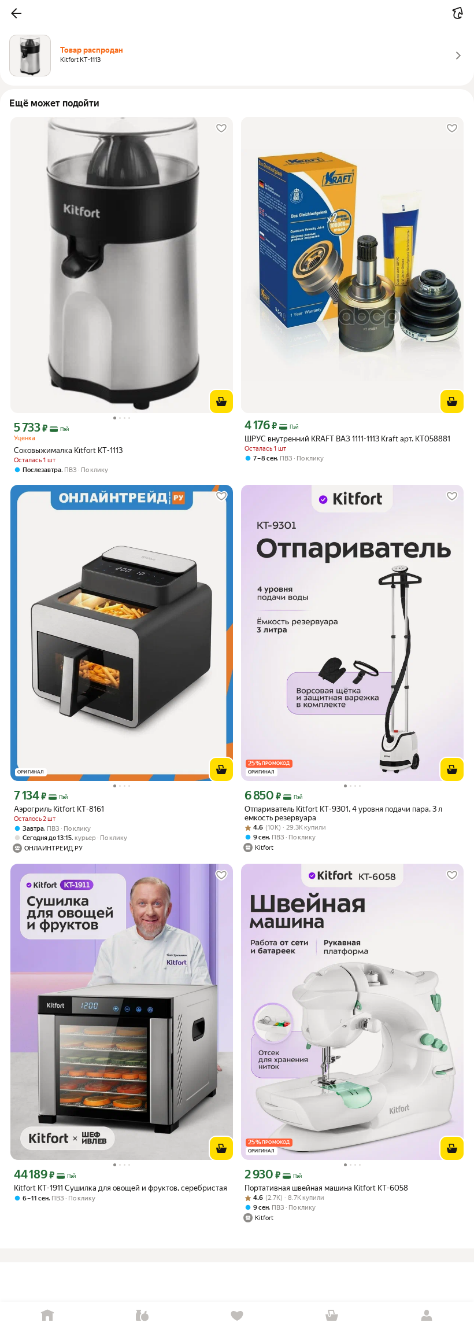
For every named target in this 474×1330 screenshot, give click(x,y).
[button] (16, 13)
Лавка (142, 1316)
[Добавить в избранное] (221, 128)
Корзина (331, 1316)
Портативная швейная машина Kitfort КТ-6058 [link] (326, 1188)
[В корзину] (221, 401)
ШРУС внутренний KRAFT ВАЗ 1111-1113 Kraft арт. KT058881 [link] (347, 438)
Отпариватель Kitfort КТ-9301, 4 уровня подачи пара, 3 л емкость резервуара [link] (343, 813)
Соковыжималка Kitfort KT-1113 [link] (68, 450)
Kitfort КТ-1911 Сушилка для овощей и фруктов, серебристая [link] (120, 1188)
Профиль (426, 1316)
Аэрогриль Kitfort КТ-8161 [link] (59, 809)
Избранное (237, 1316)
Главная (47, 1316)
